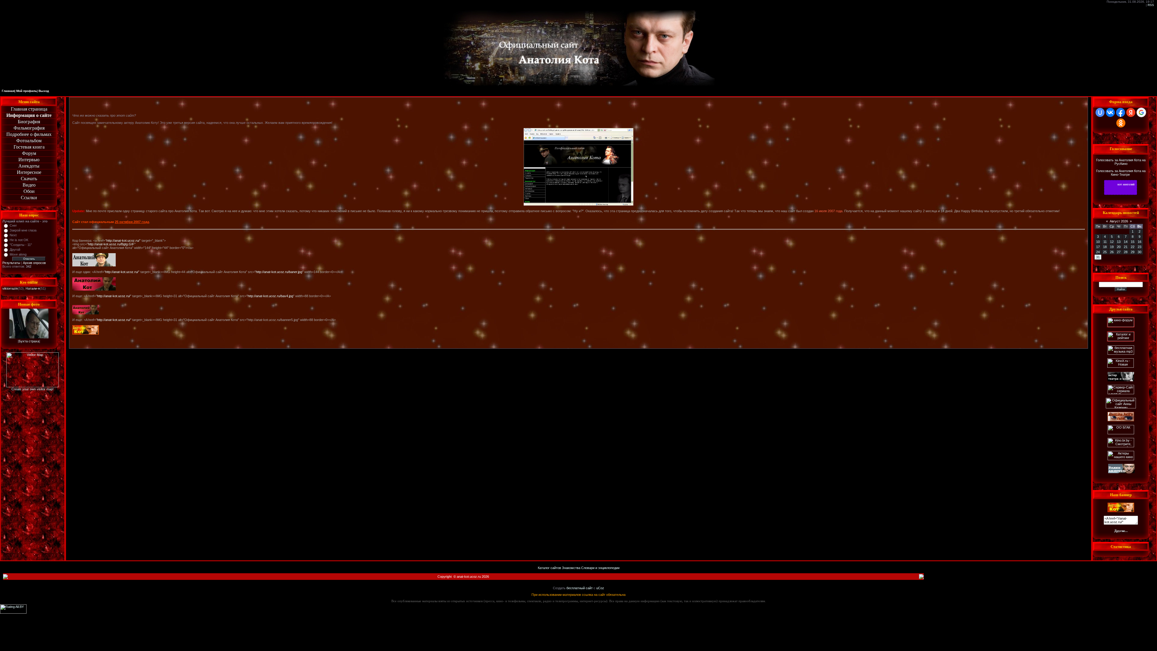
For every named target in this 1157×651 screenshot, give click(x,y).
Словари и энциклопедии (600, 568)
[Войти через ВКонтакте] (1110, 112)
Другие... (1121, 530)
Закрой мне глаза (23, 230)
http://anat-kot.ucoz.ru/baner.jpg (279, 272)
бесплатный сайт (579, 588)
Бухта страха (29, 341)
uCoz (600, 588)
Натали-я (33, 288)
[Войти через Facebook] (1120, 112)
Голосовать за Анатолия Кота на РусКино (1121, 161)
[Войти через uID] (1100, 112)
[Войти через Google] (1141, 112)
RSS (1151, 5)
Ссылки (29, 197)
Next (13, 235)
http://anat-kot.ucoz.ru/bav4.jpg (270, 296)
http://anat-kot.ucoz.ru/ (123, 240)
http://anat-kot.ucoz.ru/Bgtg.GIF (111, 244)
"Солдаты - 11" (21, 245)
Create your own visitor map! (32, 389)
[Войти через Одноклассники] (1120, 122)
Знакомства (571, 568)
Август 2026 (1119, 221)
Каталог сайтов (549, 568)
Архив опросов (34, 263)
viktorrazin (10, 288)
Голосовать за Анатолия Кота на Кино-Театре (1121, 172)
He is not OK (19, 240)
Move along (18, 254)
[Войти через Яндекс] (1130, 112)
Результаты (11, 263)
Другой (15, 249)
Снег (13, 225)
